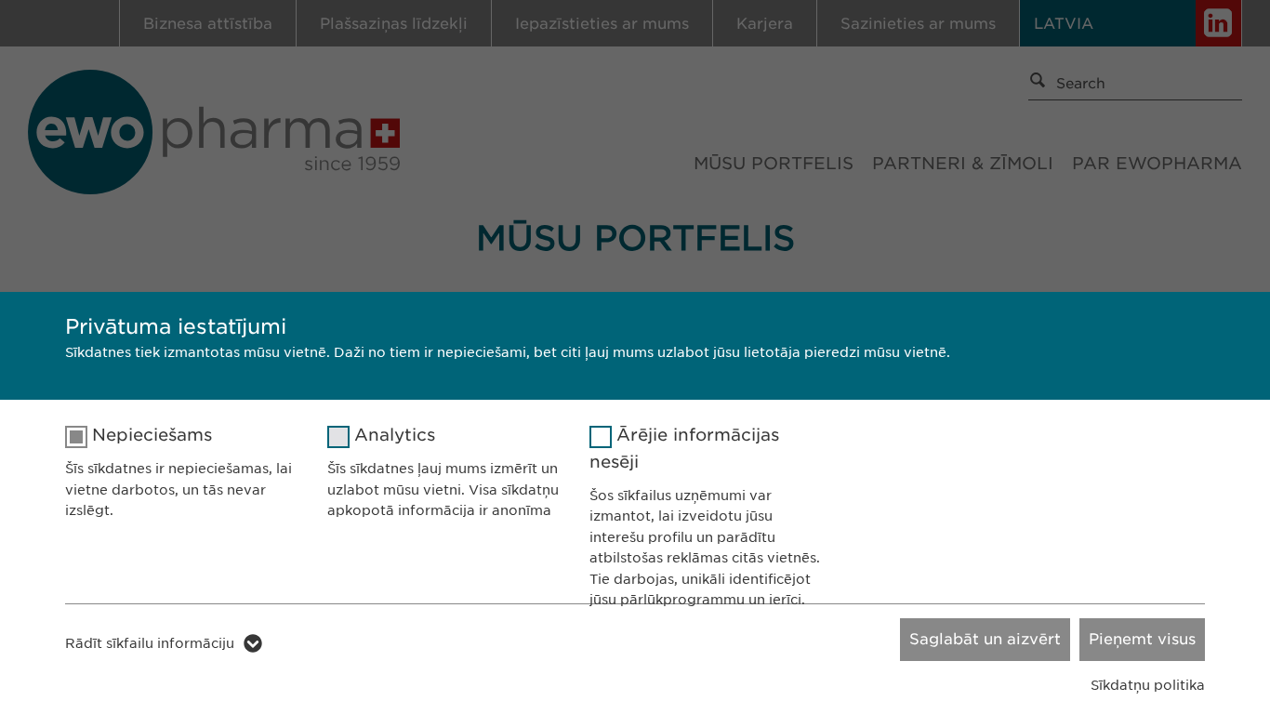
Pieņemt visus (1142, 639)
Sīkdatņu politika (1148, 685)
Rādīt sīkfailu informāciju (149, 643)
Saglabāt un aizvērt (985, 639)
